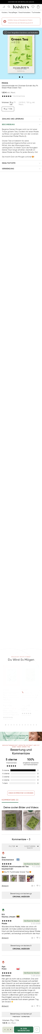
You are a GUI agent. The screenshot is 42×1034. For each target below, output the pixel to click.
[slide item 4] (14, 725)
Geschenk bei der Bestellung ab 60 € (21, 2)
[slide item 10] (31, 725)
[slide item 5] (17, 725)
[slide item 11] (33, 725)
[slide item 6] (19, 725)
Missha (5, 83)
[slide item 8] (25, 725)
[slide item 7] (22, 725)
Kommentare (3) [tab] (10, 800)
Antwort (5, 886)
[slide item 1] (19, 77)
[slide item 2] (22, 77)
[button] (21, 119)
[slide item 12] (36, 725)
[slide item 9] (28, 725)
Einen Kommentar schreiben (21, 793)
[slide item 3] (11, 725)
